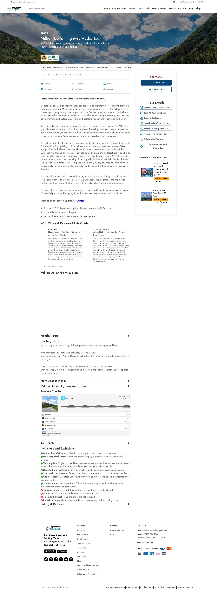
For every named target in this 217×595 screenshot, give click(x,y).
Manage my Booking (115, 587)
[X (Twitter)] (199, 2)
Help (191, 8)
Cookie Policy (146, 587)
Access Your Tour (177, 8)
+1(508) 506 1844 (150, 534)
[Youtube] (66, 559)
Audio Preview (117, 67)
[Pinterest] (205, 2)
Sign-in (185, 2)
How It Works (159, 8)
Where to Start (72, 67)
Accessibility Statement (165, 587)
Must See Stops (103, 67)
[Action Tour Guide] (14, 8)
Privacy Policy (132, 587)
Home (107, 8)
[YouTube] (202, 2)
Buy (177, 2)
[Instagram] (193, 2)
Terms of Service (185, 587)
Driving (61, 75)
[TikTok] (190, 2)
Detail (48, 67)
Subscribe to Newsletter (87, 574)
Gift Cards (144, 8)
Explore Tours (119, 8)
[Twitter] (61, 559)
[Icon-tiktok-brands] (46, 559)
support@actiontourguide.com (24, 2)
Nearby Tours (58, 67)
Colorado (45, 33)
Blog (198, 8)
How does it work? (87, 67)
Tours (49, 75)
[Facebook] (196, 2)
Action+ (133, 8)
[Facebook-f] (56, 559)
